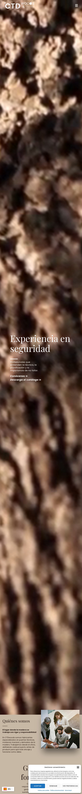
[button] (78, 767)
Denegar (53, 786)
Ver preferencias (70, 786)
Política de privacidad (57, 790)
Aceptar (37, 786)
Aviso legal (68, 790)
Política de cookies (43, 790)
